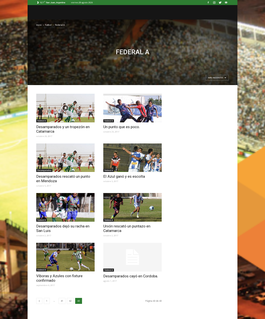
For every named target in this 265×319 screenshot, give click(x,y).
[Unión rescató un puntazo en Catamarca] (132, 207)
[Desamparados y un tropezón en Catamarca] (65, 108)
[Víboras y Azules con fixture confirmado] (65, 257)
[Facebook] (208, 2)
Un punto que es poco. (121, 127)
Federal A (41, 120)
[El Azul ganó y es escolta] (132, 157)
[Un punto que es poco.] (132, 108)
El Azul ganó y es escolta (124, 176)
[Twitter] (220, 2)
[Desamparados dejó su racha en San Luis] (65, 207)
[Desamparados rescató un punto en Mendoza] (65, 157)
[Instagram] (214, 2)
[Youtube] (226, 2)
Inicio (39, 24)
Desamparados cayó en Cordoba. (130, 276)
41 (62, 300)
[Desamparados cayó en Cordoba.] (132, 257)
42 (70, 300)
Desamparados (44, 170)
